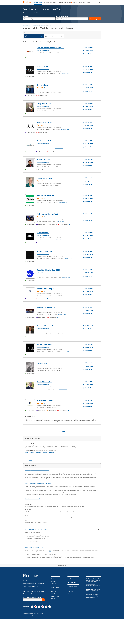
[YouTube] (35, 606)
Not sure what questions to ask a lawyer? (36, 529)
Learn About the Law (72, 586)
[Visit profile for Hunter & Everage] (30, 163)
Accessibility (53, 581)
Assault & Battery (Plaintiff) (52, 446)
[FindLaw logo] (28, 2)
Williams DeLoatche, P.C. (46, 307)
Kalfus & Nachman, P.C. (46, 195)
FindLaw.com (89, 578)
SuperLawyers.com (90, 584)
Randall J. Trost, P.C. (44, 382)
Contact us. (35, 586)
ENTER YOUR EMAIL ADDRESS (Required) (32, 597)
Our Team (53, 578)
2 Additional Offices (65, 73)
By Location (53, 591)
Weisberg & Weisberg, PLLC (47, 214)
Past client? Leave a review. (43, 50)
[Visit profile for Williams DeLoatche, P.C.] (30, 311)
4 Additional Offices (66, 351)
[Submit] (43, 599)
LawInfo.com (89, 594)
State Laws (69, 589)
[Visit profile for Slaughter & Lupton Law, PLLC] (30, 273)
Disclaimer (35, 615)
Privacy (29, 615)
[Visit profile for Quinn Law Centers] (30, 182)
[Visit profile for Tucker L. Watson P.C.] (30, 329)
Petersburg (38, 452)
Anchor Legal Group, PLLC (47, 289)
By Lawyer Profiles (55, 596)
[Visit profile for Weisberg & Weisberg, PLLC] (30, 218)
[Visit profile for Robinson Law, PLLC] (30, 255)
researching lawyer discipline (45, 551)
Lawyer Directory (26, 25)
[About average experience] (47, 95)
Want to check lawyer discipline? (34, 547)
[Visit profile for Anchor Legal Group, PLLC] (30, 292)
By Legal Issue (54, 593)
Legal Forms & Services (72, 578)
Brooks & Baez (42, 85)
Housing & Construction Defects (68, 446)
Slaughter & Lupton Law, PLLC (48, 270)
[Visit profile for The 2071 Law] (30, 367)
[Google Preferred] (49, 606)
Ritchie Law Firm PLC (45, 344)
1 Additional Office (65, 129)
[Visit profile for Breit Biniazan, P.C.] (30, 70)
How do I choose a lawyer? (32, 499)
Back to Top (62, 565)
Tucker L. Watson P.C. (45, 326)
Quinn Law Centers (44, 178)
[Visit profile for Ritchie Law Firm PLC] (30, 348)
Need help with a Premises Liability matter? (37, 470)
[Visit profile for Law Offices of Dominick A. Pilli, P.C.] (30, 51)
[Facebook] (32, 606)
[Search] (99, 2)
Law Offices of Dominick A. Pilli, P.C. (50, 48)
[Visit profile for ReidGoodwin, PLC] (30, 144)
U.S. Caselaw (70, 591)
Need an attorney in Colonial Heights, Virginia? (38, 483)
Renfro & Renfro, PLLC (45, 122)
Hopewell (32, 452)
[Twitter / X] (39, 606)
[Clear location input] (86, 18)
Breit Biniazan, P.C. (44, 66)
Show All (25, 460)
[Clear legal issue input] (54, 18)
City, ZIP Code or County (62, 16)
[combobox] (39, 18)
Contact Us (53, 583)
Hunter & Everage (44, 159)
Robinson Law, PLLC (44, 251)
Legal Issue (26, 16)
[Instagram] (42, 606)
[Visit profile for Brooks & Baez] (30, 88)
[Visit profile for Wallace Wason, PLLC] (30, 404)
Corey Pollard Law (44, 104)
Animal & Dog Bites (39, 446)
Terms (24, 615)
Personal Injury (29, 446)
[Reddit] (46, 606)
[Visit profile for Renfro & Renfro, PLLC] (30, 126)
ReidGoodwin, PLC (44, 141)
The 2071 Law (42, 363)
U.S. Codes (69, 593)
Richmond (51, 452)
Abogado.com (89, 589)
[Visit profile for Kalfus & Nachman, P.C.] (30, 199)
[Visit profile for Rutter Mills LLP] (30, 236)
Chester (26, 452)
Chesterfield (45, 452)
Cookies (42, 615)
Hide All (30, 460)
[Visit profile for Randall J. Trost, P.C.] (30, 385)
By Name (53, 598)
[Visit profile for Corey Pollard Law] (30, 107)
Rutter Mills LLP (43, 233)
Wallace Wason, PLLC (45, 400)
